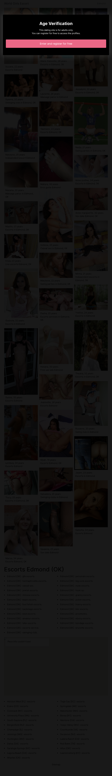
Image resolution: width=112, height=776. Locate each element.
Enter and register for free (56, 43)
